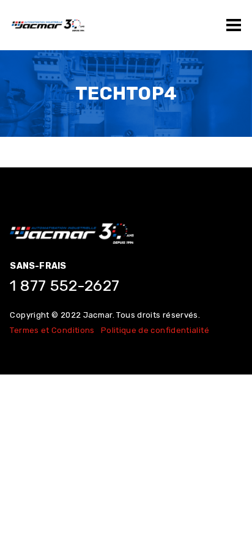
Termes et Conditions (52, 330)
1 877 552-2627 (64, 285)
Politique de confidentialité (155, 330)
